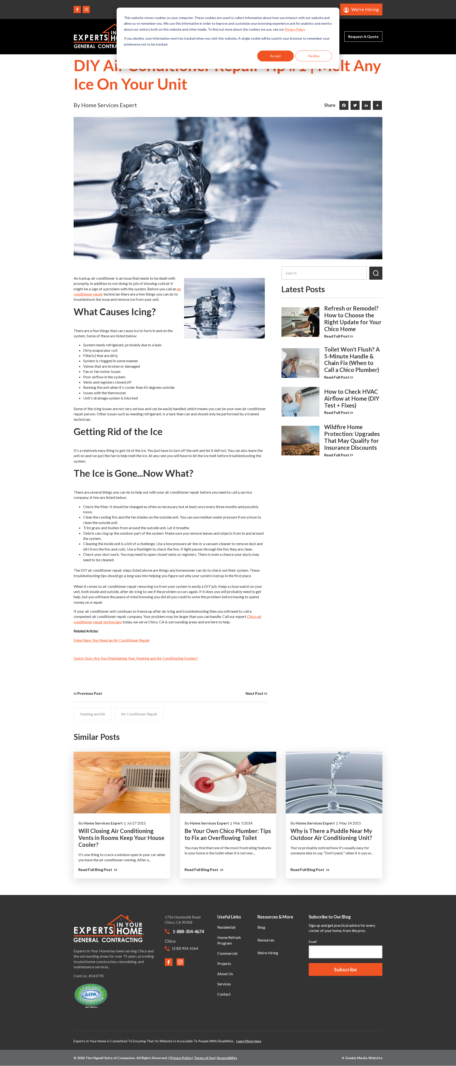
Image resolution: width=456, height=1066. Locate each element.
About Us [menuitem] (225, 973)
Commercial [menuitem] (227, 953)
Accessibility (227, 1058)
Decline (313, 56)
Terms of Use (204, 1058)
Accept (275, 56)
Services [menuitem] (224, 984)
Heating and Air (92, 714)
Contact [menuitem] (224, 994)
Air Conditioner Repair (139, 714)
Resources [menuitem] (265, 940)
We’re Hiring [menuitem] (267, 952)
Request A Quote (363, 36)
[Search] (375, 273)
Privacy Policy (295, 29)
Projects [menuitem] (224, 963)
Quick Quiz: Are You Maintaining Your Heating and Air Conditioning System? (136, 658)
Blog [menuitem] (261, 927)
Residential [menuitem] (226, 927)
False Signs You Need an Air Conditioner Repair (112, 640)
